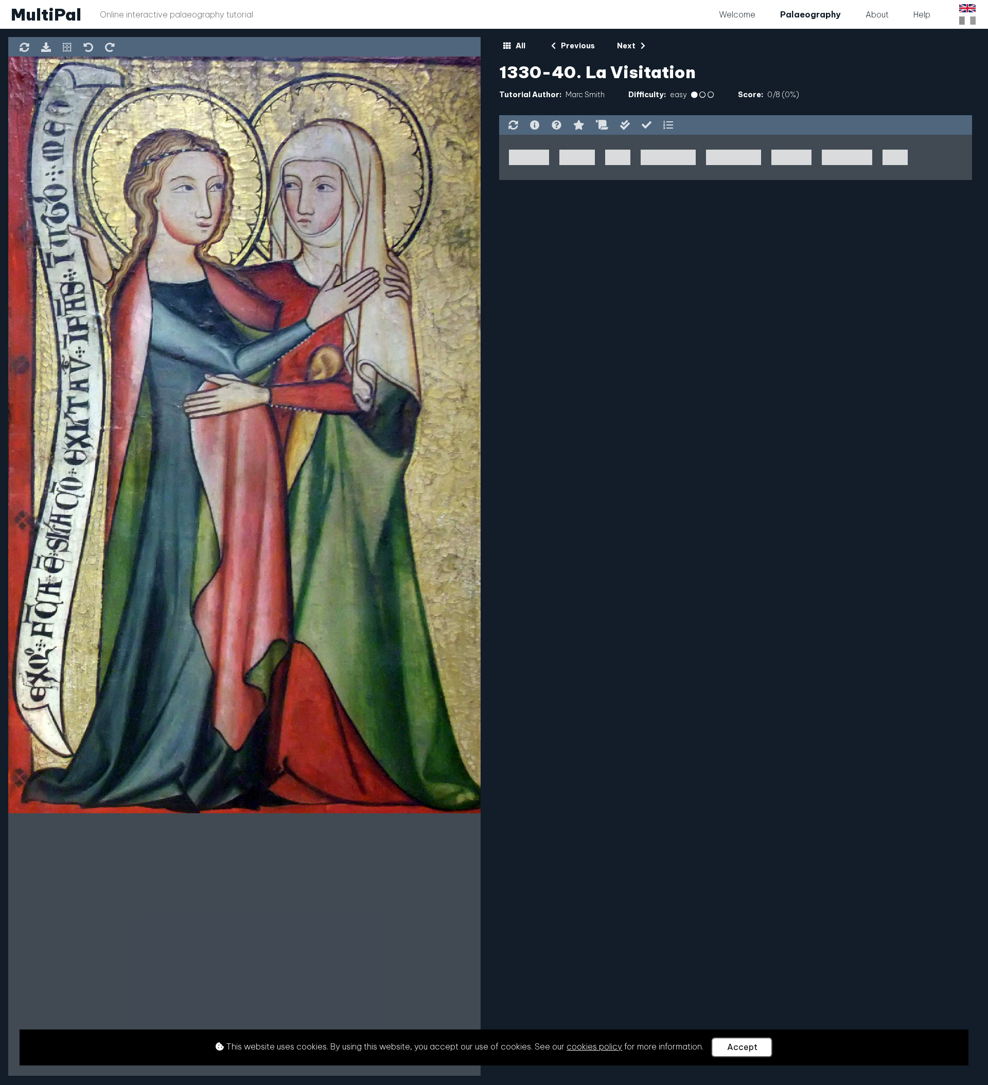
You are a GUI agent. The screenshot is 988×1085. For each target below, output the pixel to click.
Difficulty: (647, 94)
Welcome (737, 14)
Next (627, 45)
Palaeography (810, 14)
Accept (742, 1047)
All (519, 45)
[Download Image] (46, 48)
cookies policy (594, 1046)
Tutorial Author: (530, 94)
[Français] (967, 20)
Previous (577, 45)
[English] (967, 8)
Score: (750, 94)
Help (921, 14)
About (877, 14)
